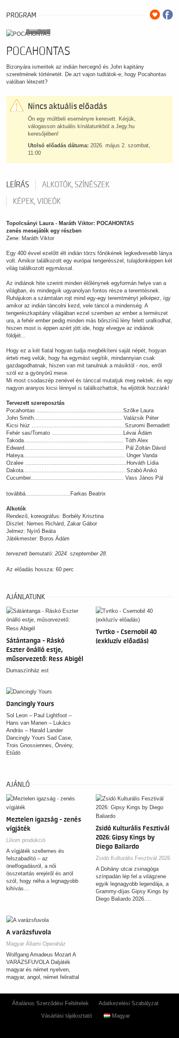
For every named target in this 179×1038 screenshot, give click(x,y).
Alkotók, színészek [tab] (75, 184)
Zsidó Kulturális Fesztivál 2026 (133, 858)
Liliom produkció (25, 840)
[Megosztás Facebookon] (168, 15)
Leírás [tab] (17, 184)
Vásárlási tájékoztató (66, 1016)
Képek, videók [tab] (37, 201)
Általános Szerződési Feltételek (50, 1003)
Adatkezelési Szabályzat (129, 1003)
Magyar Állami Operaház (36, 944)
